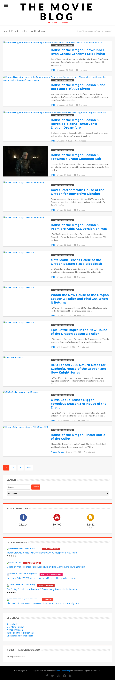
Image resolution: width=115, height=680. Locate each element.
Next (29, 468)
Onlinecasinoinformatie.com (20, 635)
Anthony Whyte (57, 452)
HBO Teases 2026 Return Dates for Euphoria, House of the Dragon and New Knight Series (78, 368)
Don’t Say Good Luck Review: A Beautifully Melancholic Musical (42, 589)
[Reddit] (63, 675)
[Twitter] (51, 675)
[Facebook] (45, 675)
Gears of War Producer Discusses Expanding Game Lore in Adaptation (46, 567)
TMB (53, 70)
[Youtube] (57, 675)
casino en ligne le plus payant (20, 632)
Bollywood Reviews (51, 574)
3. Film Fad (12, 624)
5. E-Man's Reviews (16, 627)
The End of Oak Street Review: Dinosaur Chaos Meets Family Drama (44, 603)
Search (36, 487)
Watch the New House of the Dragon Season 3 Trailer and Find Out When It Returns (80, 298)
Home (79, 31)
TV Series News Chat (62, 45)
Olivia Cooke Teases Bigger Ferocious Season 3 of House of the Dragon (78, 403)
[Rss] (69, 675)
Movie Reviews (51, 549)
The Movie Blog (57, 11)
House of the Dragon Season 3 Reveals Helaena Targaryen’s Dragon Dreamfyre (75, 123)
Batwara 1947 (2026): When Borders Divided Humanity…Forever (42, 578)
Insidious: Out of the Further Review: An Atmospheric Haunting (42, 552)
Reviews (48, 600)
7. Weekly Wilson (15, 629)
